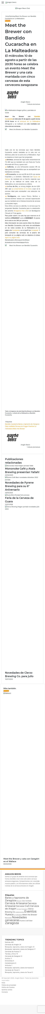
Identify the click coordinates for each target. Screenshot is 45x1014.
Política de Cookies (8, 987)
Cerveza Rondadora (22, 909)
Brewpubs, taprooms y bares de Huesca (18, 968)
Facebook (15, 230)
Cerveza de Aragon (21, 426)
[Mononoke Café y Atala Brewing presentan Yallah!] (19, 466)
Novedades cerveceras (16, 919)
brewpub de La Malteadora (30, 121)
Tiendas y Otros (10, 954)
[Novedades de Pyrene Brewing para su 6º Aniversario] (22, 480)
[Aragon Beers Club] (22, 8)
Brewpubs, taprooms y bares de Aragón (18, 947)
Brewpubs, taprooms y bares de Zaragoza (19, 949)
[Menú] (3, 3)
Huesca (9, 914)
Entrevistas (9, 961)
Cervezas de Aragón (12, 944)
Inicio (7, 16)
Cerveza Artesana (16, 903)
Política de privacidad (9, 985)
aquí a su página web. (12, 237)
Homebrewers (10, 963)
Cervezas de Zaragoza (12, 956)
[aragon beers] (10, 2)
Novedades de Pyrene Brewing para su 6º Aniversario (19, 486)
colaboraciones (20, 912)
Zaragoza (12, 923)
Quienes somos (7, 990)
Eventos (31, 426)
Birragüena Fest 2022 (21, 211)
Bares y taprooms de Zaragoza (28, 424)
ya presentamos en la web (21, 189)
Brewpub (18, 901)
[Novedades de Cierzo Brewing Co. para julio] (22, 509)
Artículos (8, 965)
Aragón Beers (25, 102)
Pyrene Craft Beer (26, 920)
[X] (5, 106)
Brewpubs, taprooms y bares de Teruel (18, 972)
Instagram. (35, 230)
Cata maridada (10, 426)
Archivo (7, 958)
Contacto (5, 992)
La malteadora (18, 915)
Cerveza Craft (23, 906)
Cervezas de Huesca (12, 951)
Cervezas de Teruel (11, 970)
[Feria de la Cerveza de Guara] (17, 495)
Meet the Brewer (19, 428)
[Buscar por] (42, 3)
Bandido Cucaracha (11, 424)
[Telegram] (6, 106)
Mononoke (8, 918)
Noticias (12, 16)
